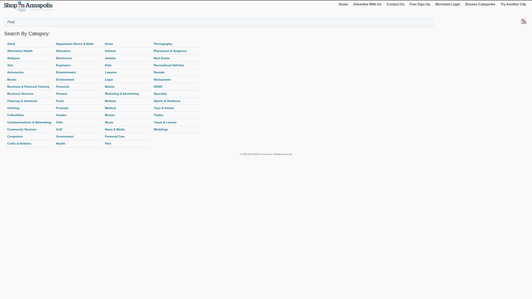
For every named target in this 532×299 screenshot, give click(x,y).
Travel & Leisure (165, 122)
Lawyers (111, 72)
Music (109, 122)
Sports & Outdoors (167, 101)
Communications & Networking (29, 122)
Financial (62, 86)
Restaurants (162, 79)
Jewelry (110, 58)
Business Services (20, 93)
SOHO (158, 86)
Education (63, 51)
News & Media (115, 129)
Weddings (161, 129)
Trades (158, 115)
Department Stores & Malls (75, 43)
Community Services (21, 129)
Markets (110, 101)
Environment (65, 79)
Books (11, 79)
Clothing (13, 108)
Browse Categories (480, 4)
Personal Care (115, 136)
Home (343, 4)
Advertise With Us (367, 4)
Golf (59, 129)
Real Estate (162, 58)
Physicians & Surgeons (170, 51)
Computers (15, 136)
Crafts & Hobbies (19, 143)
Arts (10, 65)
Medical (110, 108)
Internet (110, 51)
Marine (110, 86)
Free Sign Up (420, 4)
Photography (163, 43)
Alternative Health (20, 51)
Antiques (13, 58)
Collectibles (15, 115)
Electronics (64, 58)
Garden (61, 115)
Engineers (63, 65)
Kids (108, 65)
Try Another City (513, 4)
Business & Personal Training (28, 86)
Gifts (59, 122)
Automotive (15, 72)
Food (60, 101)
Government (65, 136)
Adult (11, 43)
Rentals (159, 72)
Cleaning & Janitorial (22, 101)
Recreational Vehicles (169, 65)
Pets (108, 143)
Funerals (62, 108)
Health (60, 143)
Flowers (61, 93)
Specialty (160, 93)
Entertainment (66, 72)
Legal (109, 79)
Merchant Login (447, 4)
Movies (110, 115)
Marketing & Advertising (122, 93)
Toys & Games (164, 108)
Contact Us (395, 4)
